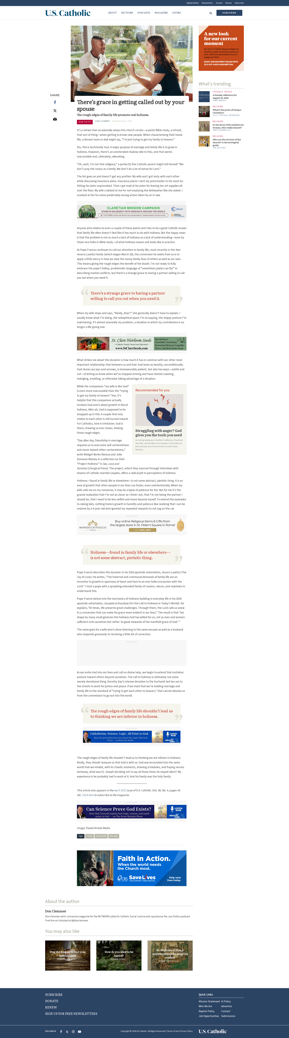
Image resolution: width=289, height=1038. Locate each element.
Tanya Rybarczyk (222, 130)
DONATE (51, 1001)
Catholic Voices (222, 92)
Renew (228, 3)
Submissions (228, 1016)
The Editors (219, 147)
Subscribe (239, 3)
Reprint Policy (206, 1011)
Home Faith (101, 836)
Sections (127, 12)
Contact (225, 1011)
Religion (218, 106)
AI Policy (226, 1001)
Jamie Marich (219, 100)
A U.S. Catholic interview (226, 115)
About (112, 12)
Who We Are (205, 1006)
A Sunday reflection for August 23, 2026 (225, 96)
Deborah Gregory (66, 959)
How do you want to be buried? (119, 953)
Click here (88, 795)
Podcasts (144, 12)
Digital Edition (193, 3)
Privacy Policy (186, 1031)
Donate (219, 3)
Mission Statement (209, 1001)
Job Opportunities (209, 1016)
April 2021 (120, 790)
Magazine (161, 12)
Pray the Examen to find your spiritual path (68, 953)
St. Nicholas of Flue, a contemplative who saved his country (170, 953)
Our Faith (85, 121)
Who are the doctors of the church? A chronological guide (227, 142)
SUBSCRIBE (53, 994)
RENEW (51, 1007)
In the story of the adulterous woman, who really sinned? (228, 126)
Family (89, 836)
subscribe (229, 12)
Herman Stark (118, 959)
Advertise (226, 1006)
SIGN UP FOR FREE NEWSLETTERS (71, 1013)
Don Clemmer (102, 121)
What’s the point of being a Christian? (227, 111)
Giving (176, 12)
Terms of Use (173, 1031)
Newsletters (207, 3)
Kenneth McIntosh (169, 961)
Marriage (114, 836)
